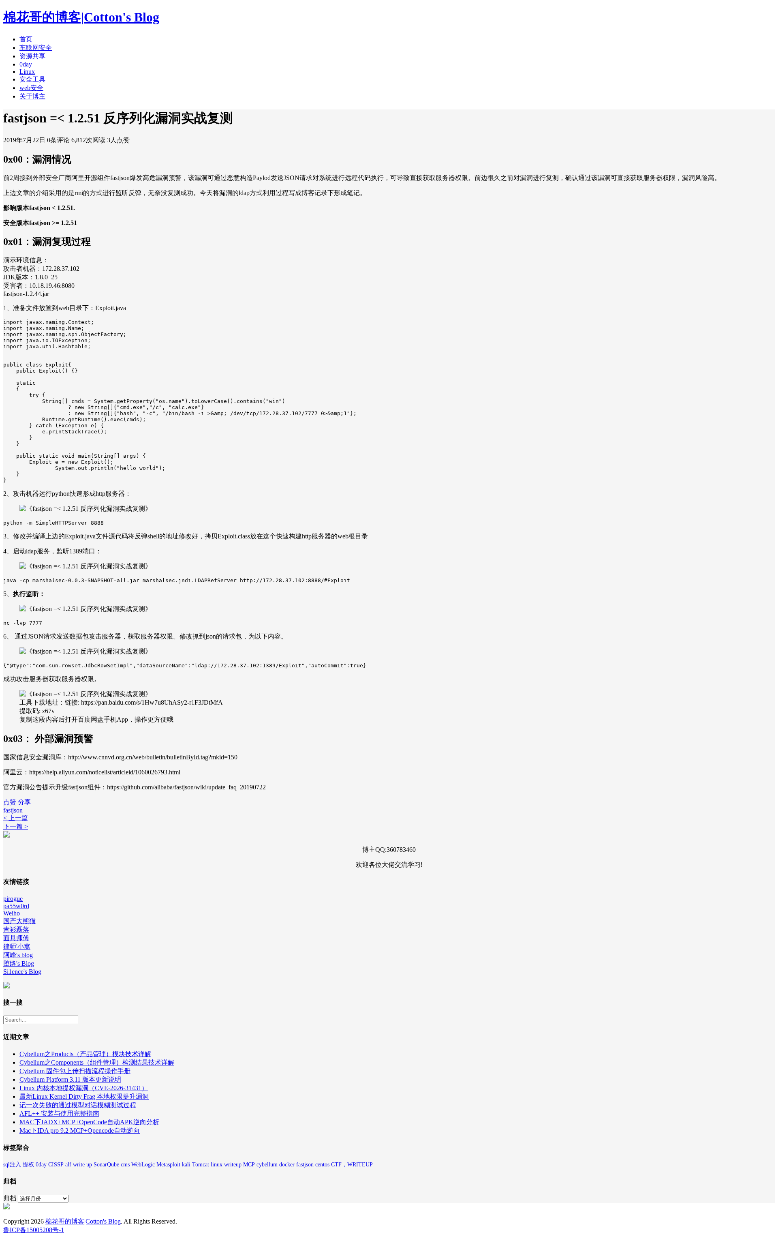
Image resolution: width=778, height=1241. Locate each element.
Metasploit (168, 1165)
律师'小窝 (16, 946)
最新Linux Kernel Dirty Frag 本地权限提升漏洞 (84, 1096)
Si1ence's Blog (22, 971)
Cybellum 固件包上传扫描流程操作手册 (74, 1070)
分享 (24, 802)
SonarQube (106, 1165)
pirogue (13, 898)
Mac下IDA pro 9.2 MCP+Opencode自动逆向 (79, 1130)
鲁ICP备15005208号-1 (33, 1229)
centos (322, 1165)
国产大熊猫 (19, 920)
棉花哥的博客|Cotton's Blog (81, 17)
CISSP (56, 1165)
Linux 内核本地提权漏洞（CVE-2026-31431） (83, 1088)
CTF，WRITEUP (352, 1165)
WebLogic (143, 1165)
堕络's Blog (18, 963)
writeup (233, 1165)
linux (216, 1165)
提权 (28, 1165)
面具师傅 (16, 938)
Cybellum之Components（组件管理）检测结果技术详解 (96, 1062)
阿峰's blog (18, 955)
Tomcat (200, 1165)
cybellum (267, 1165)
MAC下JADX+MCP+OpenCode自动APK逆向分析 (89, 1122)
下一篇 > (15, 826)
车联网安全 (35, 47)
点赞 (9, 802)
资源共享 (32, 56)
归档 (9, 1198)
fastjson (13, 810)
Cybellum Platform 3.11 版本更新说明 (70, 1079)
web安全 (31, 87)
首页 (25, 39)
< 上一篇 (15, 817)
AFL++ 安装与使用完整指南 (59, 1113)
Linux (27, 71)
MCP (249, 1165)
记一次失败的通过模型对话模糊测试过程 (77, 1105)
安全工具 (32, 79)
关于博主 (32, 96)
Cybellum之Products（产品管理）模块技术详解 (85, 1053)
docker (287, 1165)
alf (68, 1165)
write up (82, 1165)
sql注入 (12, 1165)
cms (125, 1165)
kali (186, 1165)
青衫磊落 (16, 929)
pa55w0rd (16, 905)
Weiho (11, 913)
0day (25, 64)
